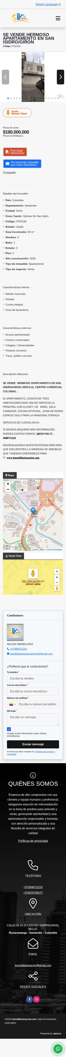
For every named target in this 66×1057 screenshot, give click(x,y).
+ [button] (8, 483)
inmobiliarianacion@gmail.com (33, 965)
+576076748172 (33, 892)
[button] (8, 98)
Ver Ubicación (31, 581)
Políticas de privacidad (33, 840)
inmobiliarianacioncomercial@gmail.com (31, 653)
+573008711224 (18, 649)
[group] (33, 77)
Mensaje (12, 710)
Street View (19, 112)
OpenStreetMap (55, 549)
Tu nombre (13, 672)
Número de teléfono (18, 697)
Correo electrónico (17, 685)
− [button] (8, 489)
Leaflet (35, 549)
